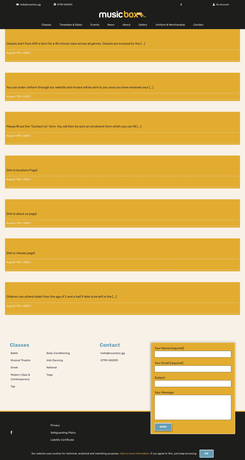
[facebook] (181, 4)
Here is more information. (135, 453)
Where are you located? (40, 160)
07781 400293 (64, 4)
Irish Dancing (93, 52)
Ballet (35, 52)
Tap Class (181, 52)
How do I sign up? (32, 116)
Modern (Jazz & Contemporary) (121, 52)
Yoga (9, 57)
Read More (232, 52)
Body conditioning (51, 52)
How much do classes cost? (47, 33)
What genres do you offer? (45, 243)
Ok (206, 453)
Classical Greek (73, 52)
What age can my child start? (49, 286)
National (169, 52)
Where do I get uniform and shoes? (57, 77)
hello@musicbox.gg (30, 4)
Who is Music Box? (33, 203)
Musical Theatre (152, 52)
